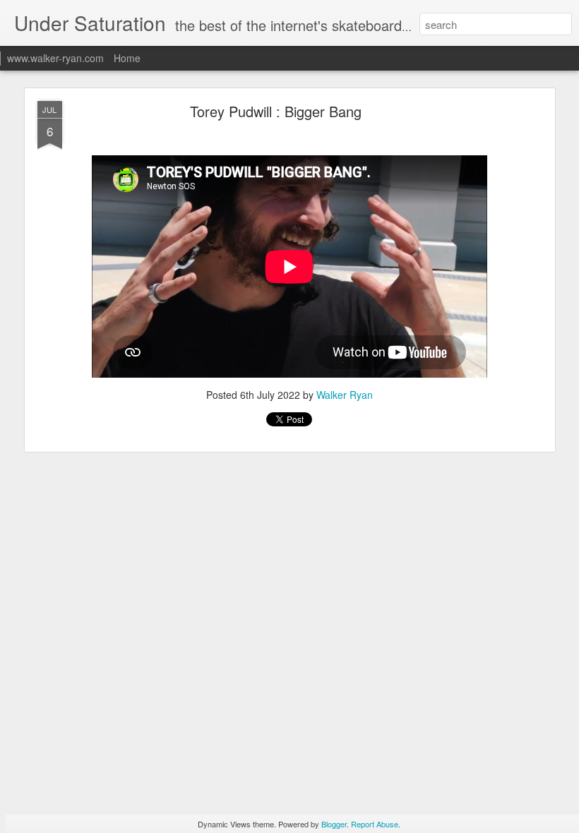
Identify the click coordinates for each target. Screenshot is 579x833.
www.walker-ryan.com (55, 58)
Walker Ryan (344, 395)
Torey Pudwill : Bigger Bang (276, 111)
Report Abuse (374, 823)
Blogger (334, 823)
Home (127, 58)
